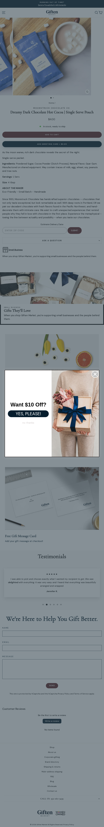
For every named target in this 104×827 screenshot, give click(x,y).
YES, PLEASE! (28, 414)
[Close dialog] (95, 374)
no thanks (28, 422)
